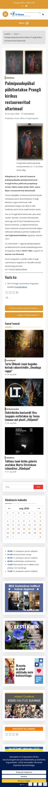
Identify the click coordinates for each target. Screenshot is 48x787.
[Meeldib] (7, 298)
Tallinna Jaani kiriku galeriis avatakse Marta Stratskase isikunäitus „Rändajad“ (21, 464)
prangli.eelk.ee (21, 287)
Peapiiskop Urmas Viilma (15, 118)
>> (39, 508)
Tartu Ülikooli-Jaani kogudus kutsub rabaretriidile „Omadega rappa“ (23, 367)
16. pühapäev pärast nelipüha (25, 571)
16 (40, 525)
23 (40, 529)
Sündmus (10, 77)
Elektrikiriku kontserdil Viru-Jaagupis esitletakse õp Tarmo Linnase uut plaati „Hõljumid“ (22, 416)
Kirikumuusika (12, 409)
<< (9, 508)
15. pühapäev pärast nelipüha (25, 558)
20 (24, 529)
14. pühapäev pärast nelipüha (25, 551)
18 (13, 529)
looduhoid (10, 360)
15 (35, 525)
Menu (22, 23)
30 (40, 533)
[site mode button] (43, 14)
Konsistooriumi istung (22, 554)
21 (29, 529)
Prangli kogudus (32, 118)
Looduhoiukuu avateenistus (24, 561)
